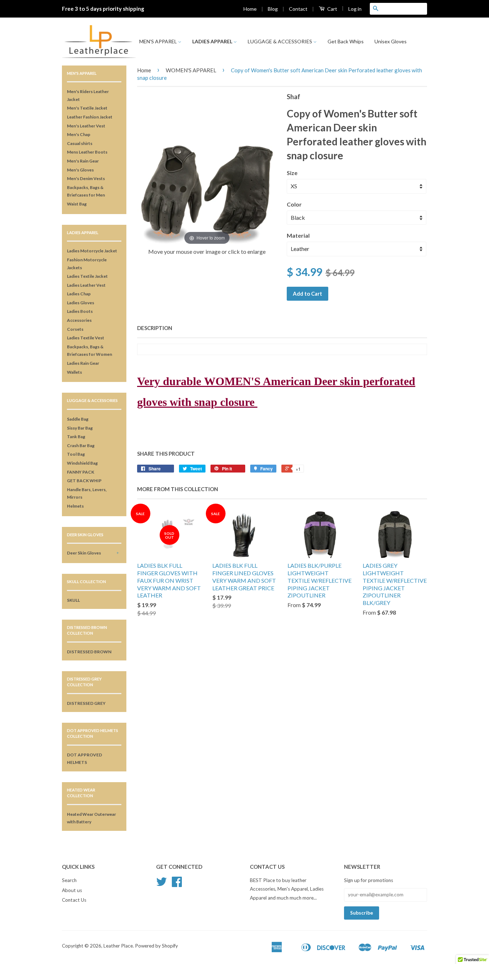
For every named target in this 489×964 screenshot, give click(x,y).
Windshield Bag (82, 463)
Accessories (79, 320)
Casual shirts (79, 143)
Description (154, 328)
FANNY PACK (80, 472)
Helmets (75, 506)
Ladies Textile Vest (85, 337)
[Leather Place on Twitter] (161, 884)
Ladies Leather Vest (86, 285)
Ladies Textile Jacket (87, 276)
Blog (273, 9)
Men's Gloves (80, 170)
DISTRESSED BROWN (89, 651)
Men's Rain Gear (83, 161)
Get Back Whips (346, 41)
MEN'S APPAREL (158, 41)
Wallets (74, 372)
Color (294, 204)
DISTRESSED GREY (86, 703)
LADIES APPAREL (212, 41)
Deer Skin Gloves (84, 553)
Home (250, 9)
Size (292, 172)
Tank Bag (76, 436)
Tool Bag (76, 454)
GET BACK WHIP (84, 480)
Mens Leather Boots (87, 152)
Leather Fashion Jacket (89, 117)
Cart (331, 9)
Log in (355, 9)
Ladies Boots (80, 311)
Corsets (75, 329)
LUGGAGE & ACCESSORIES (280, 41)
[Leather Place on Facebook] (176, 884)
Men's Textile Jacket (87, 108)
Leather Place (118, 946)
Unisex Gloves (390, 41)
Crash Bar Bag (81, 445)
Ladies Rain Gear (83, 363)
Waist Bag (77, 204)
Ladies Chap (79, 293)
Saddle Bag (77, 419)
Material (298, 235)
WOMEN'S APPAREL (191, 70)
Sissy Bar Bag (80, 428)
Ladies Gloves (80, 302)
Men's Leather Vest (86, 126)
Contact (298, 9)
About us (72, 890)
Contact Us (74, 900)
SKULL (73, 600)
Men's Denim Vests (86, 178)
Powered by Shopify (156, 946)
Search (69, 880)
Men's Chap (78, 134)
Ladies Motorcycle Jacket (92, 250)
